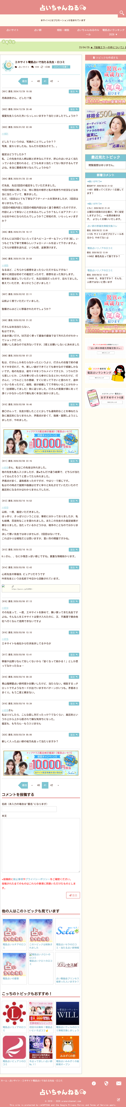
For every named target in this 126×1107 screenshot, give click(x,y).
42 (51, 81)
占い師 (38, 30)
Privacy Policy (76, 1105)
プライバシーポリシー (37, 879)
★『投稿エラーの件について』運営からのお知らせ (46, 47)
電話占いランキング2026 (113, 32)
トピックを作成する (107, 57)
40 (38, 81)
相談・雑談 (63, 30)
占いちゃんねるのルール (88, 32)
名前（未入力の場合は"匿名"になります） (25, 804)
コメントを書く (61, 67)
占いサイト (12, 30)
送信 (74, 895)
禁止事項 (18, 879)
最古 (24, 81)
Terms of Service (99, 1105)
